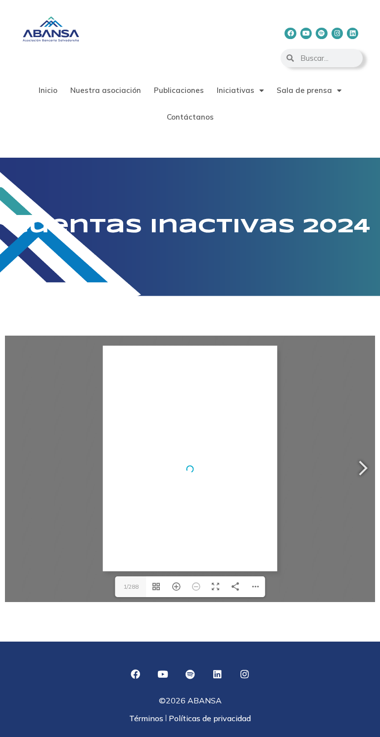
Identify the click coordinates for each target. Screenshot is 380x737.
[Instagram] (337, 33)
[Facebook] (290, 33)
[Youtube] (306, 33)
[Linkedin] (352, 33)
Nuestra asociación (105, 90)
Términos (147, 718)
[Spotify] (321, 33)
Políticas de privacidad (209, 718)
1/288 (131, 586)
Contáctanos (190, 117)
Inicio (48, 90)
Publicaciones (179, 90)
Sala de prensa (304, 90)
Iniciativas (235, 90)
